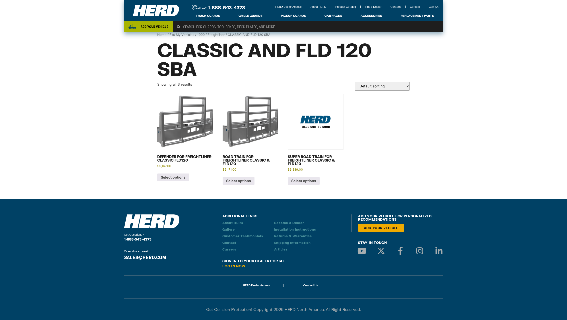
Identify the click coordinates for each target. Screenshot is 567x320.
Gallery (228, 229)
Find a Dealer (373, 6)
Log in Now (233, 266)
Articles (281, 249)
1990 (201, 35)
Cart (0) (434, 6)
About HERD (318, 6)
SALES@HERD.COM (145, 257)
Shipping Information (292, 243)
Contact (395, 6)
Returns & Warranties (293, 236)
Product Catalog (345, 6)
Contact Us (310, 285)
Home (162, 35)
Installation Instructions (295, 229)
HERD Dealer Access (288, 6)
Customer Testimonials (242, 236)
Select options (173, 177)
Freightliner (216, 35)
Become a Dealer (289, 223)
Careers (415, 6)
